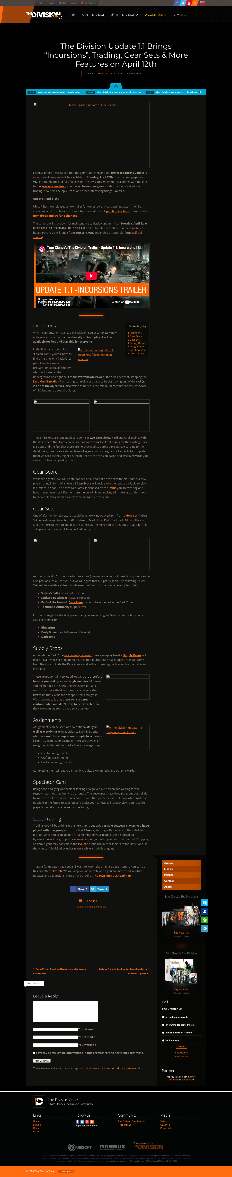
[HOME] (73, 14)
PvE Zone (84, 844)
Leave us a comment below (91, 906)
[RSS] (195, 3)
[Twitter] (183, 3)
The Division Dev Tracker (131, 1121)
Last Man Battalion (46, 381)
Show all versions (181, 936)
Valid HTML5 (67, 1171)
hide (143, 326)
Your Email (85, 1037)
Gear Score (135, 336)
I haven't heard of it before (178, 1032)
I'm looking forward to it (177, 1017)
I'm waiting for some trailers (179, 1025)
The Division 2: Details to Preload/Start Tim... (120, 92)
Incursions (135, 332)
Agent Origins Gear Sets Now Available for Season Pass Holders (59, 971)
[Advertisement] (91, 938)
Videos (164, 1121)
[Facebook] (177, 3)
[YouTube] (189, 3)
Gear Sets (134, 339)
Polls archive (181, 1056)
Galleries (165, 1124)
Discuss (91, 901)
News (139, 73)
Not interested (172, 1040)
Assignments (136, 346)
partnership (187, 1079)
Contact (169, 880)
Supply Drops (136, 343)
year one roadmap (53, 186)
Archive (168, 863)
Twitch (57, 871)
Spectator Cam (137, 350)
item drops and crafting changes (55, 216)
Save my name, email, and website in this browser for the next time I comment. (90, 1053)
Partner (168, 874)
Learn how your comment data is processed (111, 1068)
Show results (181, 1052)
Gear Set (131, 515)
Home (36, 1121)
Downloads (166, 1128)
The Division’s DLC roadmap (112, 875)
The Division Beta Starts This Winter (177, 92)
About (168, 886)
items (112, 488)
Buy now (179, 932)
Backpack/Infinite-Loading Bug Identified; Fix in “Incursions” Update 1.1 (124, 971)
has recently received (78, 655)
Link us (168, 868)
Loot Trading (136, 353)
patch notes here (117, 211)
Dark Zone (76, 602)
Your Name (85, 1029)
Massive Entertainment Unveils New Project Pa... (61, 92)
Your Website (87, 1045)
